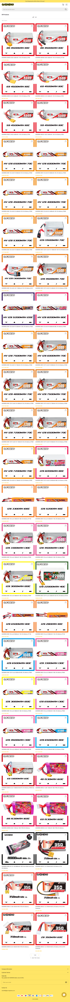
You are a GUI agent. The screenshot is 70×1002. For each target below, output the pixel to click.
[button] (66, 4)
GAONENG (36, 999)
